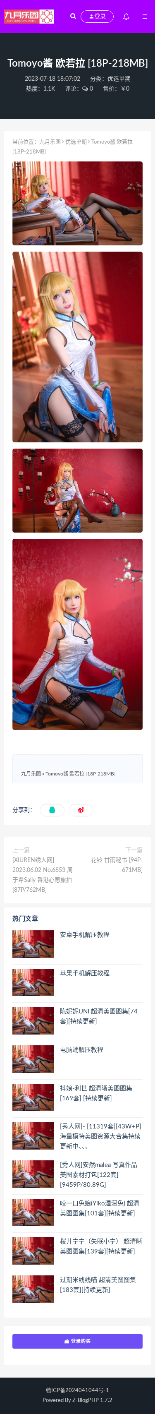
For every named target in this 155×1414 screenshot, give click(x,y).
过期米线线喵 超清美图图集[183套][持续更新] (98, 1285)
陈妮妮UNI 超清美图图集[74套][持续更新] (99, 1016)
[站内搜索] (73, 17)
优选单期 (119, 79)
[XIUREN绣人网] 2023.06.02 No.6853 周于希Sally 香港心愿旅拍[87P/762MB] (42, 875)
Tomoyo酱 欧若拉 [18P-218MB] (80, 773)
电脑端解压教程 (81, 1050)
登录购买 (80, 1341)
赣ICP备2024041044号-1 (77, 1390)
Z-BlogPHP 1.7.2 (92, 1400)
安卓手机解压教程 (85, 935)
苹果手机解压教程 (85, 973)
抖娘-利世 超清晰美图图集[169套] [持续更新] (96, 1093)
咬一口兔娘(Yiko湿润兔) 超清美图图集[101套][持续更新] (99, 1208)
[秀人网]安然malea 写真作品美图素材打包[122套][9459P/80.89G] (98, 1175)
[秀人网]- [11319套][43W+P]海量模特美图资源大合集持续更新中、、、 (100, 1137)
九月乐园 (50, 142)
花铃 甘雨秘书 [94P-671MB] (117, 865)
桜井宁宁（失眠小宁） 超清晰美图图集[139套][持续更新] (101, 1247)
